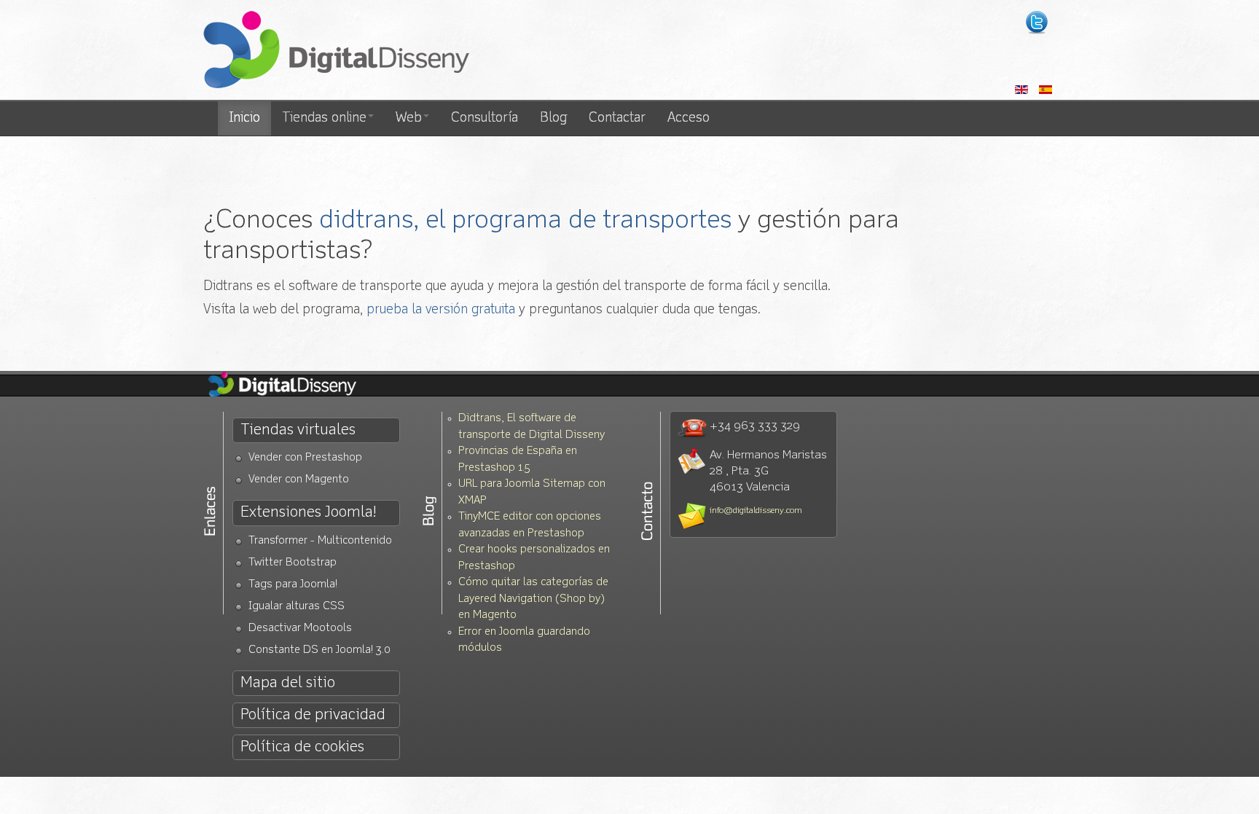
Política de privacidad (312, 715)
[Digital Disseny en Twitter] (1036, 22)
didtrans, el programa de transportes (525, 220)
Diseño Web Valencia (294, 385)
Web (409, 118)
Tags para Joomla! (292, 584)
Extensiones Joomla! (308, 512)
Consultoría (484, 118)
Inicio (244, 118)
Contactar (617, 118)
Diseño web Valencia (336, 51)
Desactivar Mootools (300, 628)
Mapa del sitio (287, 683)
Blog (553, 118)
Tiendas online (324, 118)
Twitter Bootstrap (292, 562)
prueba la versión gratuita (440, 309)
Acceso (688, 118)
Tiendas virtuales (298, 430)
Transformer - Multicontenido (320, 541)
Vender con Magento (298, 479)
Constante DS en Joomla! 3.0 (319, 650)
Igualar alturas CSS (296, 606)
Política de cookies (302, 747)
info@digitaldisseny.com (756, 510)
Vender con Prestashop (305, 458)
